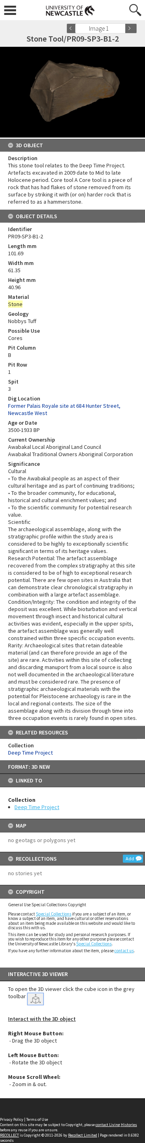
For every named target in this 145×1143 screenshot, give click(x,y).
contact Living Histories (116, 1124)
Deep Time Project (36, 807)
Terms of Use (37, 1119)
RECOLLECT (9, 1135)
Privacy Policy (11, 1119)
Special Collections (53, 914)
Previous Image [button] (72, 28)
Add (130, 858)
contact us (124, 950)
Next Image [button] (131, 28)
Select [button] (122, 28)
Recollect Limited (82, 1135)
